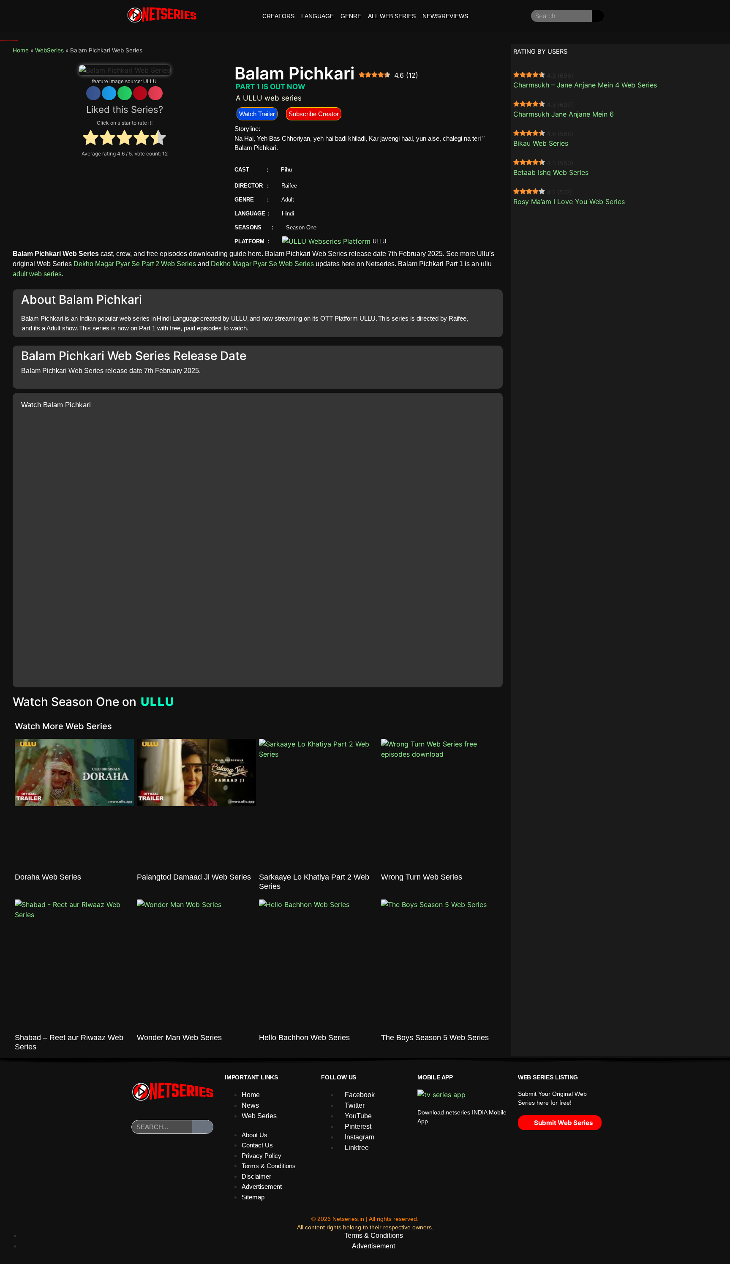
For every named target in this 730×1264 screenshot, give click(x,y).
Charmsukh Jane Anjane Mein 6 (563, 114)
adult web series (37, 274)
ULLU (150, 81)
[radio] (90, 138)
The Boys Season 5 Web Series (435, 1037)
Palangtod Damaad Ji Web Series (194, 877)
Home (21, 50)
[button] (93, 93)
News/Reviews (445, 16)
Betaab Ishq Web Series (550, 172)
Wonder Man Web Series (179, 1037)
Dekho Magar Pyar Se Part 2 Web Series (135, 263)
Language (317, 16)
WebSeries (49, 50)
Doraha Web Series (48, 877)
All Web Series (392, 16)
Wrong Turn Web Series (421, 877)
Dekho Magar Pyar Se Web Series (262, 263)
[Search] (598, 16)
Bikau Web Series (540, 143)
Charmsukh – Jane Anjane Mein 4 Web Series (585, 85)
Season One (301, 227)
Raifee (289, 186)
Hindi (288, 213)
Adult (287, 199)
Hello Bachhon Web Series (304, 1037)
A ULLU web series (269, 98)
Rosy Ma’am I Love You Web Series (569, 201)
